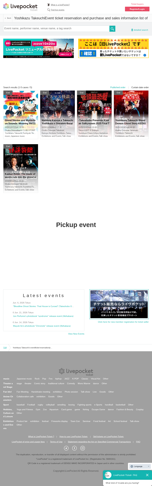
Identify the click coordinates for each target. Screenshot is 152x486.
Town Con (75, 421)
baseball (20, 404)
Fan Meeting (22, 392)
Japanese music (24, 378)
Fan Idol (7, 392)
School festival (120, 421)
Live (95, 392)
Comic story (39, 383)
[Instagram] (84, 448)
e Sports (98, 404)
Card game (66, 409)
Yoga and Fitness (25, 409)
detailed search (140, 30)
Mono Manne (84, 383)
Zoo (45, 409)
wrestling (61, 404)
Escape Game (98, 409)
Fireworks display (59, 421)
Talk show (85, 392)
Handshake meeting (40, 392)
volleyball (50, 404)
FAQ (138, 442)
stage (19, 383)
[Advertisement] (76, 74)
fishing (86, 409)
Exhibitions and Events (8, 425)
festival (45, 421)
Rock (37, 378)
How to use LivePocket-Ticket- (74, 436)
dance (96, 383)
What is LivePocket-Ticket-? (41, 436)
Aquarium (53, 409)
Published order (117, 87)
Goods (102, 392)
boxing (71, 404)
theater (28, 383)
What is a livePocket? (60, 5)
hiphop (58, 378)
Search (112, 29)
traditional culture (56, 383)
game (77, 409)
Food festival (99, 421)
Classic (84, 378)
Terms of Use (56, 442)
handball (109, 404)
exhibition (57, 392)
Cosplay (140, 409)
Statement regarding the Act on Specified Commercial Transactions (99, 442)
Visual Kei (95, 378)
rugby (40, 404)
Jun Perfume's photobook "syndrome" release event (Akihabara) (43, 316)
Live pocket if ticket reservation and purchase (20, 7)
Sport (6, 404)
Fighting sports (84, 404)
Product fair (22, 421)
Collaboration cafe (25, 396)
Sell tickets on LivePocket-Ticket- (108, 436)
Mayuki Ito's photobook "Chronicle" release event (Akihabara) (42, 326)
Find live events (57, 10)
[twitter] (68, 448)
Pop (44, 378)
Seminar (87, 421)
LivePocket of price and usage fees (28, 442)
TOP (5, 348)
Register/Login (137, 9)
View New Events (76, 334)
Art (109, 421)
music (6, 378)
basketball (120, 404)
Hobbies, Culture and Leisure (8, 413)
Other (105, 378)
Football (31, 404)
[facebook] (76, 448)
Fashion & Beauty (125, 409)
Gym (38, 409)
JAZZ (66, 378)
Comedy (71, 383)
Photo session (71, 392)
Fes (50, 378)
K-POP (75, 378)
